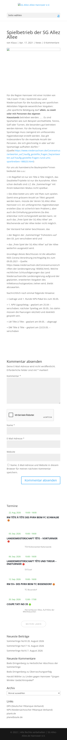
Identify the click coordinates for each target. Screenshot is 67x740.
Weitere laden (33, 624)
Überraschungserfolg (41, 671)
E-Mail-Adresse (15, 438)
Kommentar (14, 375)
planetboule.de (15, 717)
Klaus (14, 42)
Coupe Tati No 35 (17, 604)
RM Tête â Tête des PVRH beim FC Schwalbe (33, 517)
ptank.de (11, 713)
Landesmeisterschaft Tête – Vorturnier (32, 538)
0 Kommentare (51, 42)
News (38, 42)
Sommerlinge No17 (17, 645)
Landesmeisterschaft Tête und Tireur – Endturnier (32, 562)
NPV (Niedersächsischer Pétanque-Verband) (30, 709)
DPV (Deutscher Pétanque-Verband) (25, 706)
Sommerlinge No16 (17, 650)
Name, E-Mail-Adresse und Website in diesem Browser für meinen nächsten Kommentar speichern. (32, 469)
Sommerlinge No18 (17, 641)
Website (11, 451)
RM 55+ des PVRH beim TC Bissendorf (29, 584)
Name (11, 425)
